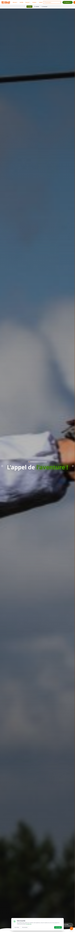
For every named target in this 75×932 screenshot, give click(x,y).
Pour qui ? (27, 2)
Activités (21, 2)
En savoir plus (28, 924)
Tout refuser (16, 927)
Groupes (34, 2)
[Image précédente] (2, 466)
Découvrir (15, 2)
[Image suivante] (73, 466)
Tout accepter (58, 927)
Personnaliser (25, 927)
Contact (40, 2)
